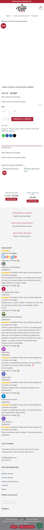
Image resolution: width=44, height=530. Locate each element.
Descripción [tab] (6, 148)
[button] (3, 7)
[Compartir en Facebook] (7, 135)
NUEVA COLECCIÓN (21, 16)
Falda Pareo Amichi (11, 193)
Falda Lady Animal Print (33, 193)
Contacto (5, 485)
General (17, 129)
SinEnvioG (12, 131)
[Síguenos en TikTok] (10, 502)
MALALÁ (22, 129)
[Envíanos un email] (14, 502)
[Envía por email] (14, 135)
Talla (3, 107)
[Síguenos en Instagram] (7, 502)
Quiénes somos (7, 473)
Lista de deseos (7, 477)
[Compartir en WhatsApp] (3, 135)
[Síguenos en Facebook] (3, 502)
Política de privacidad (27, 527)
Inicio (8, 16)
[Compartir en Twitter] (10, 135)
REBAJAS (5, 131)
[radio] (4, 111)
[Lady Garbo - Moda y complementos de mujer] (22, 7)
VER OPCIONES (11, 199)
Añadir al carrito (22, 119)
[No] (41, 524)
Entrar (4, 489)
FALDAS (34, 16)
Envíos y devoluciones (10, 481)
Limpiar (40, 104)
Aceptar (14, 527)
